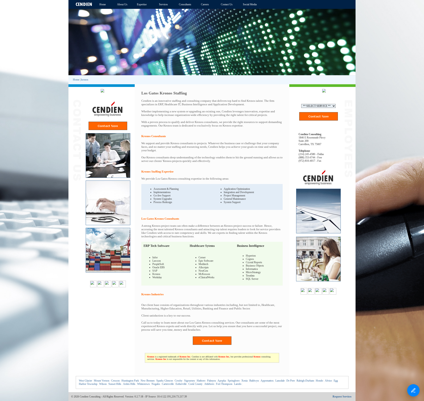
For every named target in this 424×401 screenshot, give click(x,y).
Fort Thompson (224, 384)
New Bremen (148, 380)
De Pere (290, 380)
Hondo (319, 380)
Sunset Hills (114, 384)
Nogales (155, 384)
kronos (84, 79)
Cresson (115, 380)
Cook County (195, 384)
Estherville (181, 384)
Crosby (178, 380)
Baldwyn (254, 380)
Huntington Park (130, 380)
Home (76, 79)
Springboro (234, 380)
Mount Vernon (101, 380)
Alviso (328, 380)
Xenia (244, 380)
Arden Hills (129, 384)
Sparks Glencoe (164, 380)
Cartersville (168, 384)
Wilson (103, 384)
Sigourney (189, 380)
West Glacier (85, 380)
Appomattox (267, 380)
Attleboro (209, 384)
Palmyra (211, 380)
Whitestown (143, 384)
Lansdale (280, 380)
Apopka (222, 380)
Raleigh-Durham (305, 380)
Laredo (237, 384)
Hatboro (201, 380)
